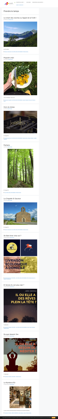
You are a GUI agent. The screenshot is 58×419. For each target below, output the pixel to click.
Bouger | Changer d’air (8, 51)
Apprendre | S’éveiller (8, 327)
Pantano (7, 145)
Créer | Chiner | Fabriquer (31, 327)
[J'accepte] (56, 417)
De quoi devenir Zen (11, 334)
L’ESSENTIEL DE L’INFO (20, 2)
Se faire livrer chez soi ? (12, 236)
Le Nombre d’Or (9, 383)
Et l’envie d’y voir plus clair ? (14, 285)
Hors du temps (9, 107)
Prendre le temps (25, 51)
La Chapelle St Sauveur (12, 199)
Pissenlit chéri (9, 58)
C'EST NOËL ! (13, 327)
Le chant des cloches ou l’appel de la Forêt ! (20, 18)
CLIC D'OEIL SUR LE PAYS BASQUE (17, 51)
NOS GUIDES (28, 2)
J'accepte (53, 417)
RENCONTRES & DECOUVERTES (37, 2)
